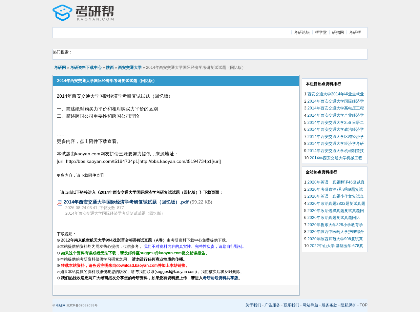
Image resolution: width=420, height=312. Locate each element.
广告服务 (272, 305)
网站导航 (310, 305)
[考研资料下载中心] (83, 19)
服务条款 (329, 305)
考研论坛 (302, 32)
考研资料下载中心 (86, 67)
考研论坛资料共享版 (220, 278)
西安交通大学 (130, 67)
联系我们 (291, 305)
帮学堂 (321, 32)
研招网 (338, 32)
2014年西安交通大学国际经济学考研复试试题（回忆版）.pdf (126, 202)
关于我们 (253, 305)
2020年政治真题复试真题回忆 (333, 217)
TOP (364, 305)
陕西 (110, 67)
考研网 (60, 67)
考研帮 (355, 32)
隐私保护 (348, 305)
